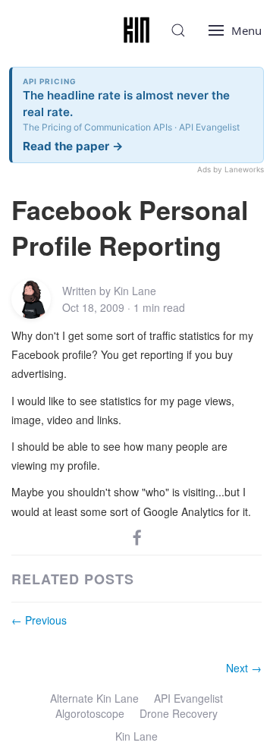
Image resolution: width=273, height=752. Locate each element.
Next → (244, 667)
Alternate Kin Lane (94, 698)
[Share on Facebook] (137, 536)
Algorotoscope (89, 713)
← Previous (39, 620)
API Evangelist (188, 698)
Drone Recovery (179, 713)
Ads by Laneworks (230, 169)
